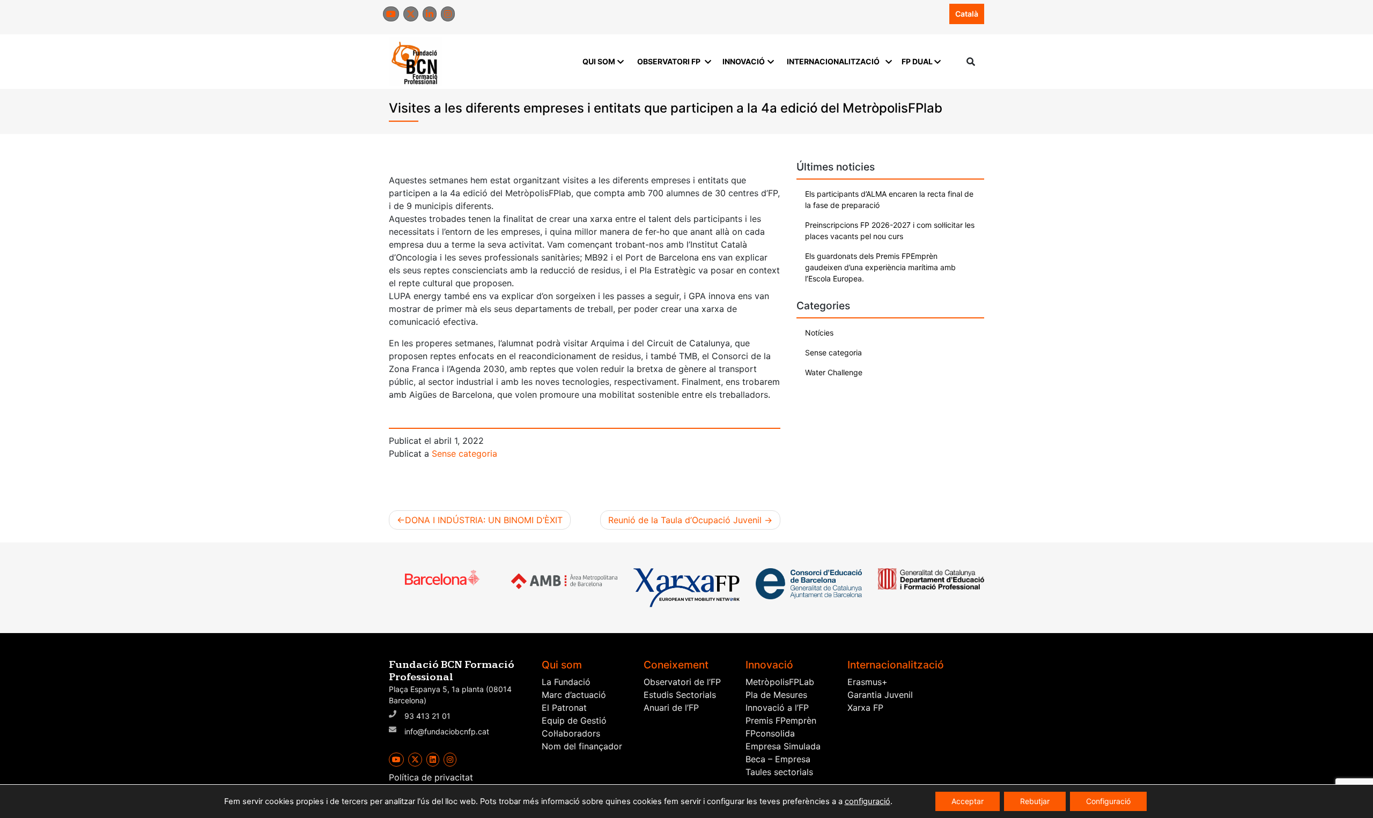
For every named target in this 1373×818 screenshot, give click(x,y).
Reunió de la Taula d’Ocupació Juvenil (685, 520)
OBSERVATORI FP (668, 61)
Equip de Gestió (574, 720)
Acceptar (967, 801)
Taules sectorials (779, 772)
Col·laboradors (571, 733)
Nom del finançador (582, 746)
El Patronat (564, 707)
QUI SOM (598, 61)
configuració (867, 801)
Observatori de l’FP (682, 681)
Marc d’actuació (574, 694)
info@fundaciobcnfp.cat (446, 731)
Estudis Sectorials (680, 694)
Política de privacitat (431, 777)
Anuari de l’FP (671, 707)
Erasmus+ (867, 681)
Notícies (819, 332)
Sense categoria (464, 453)
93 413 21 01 (427, 715)
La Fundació (566, 681)
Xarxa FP (865, 707)
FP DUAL (917, 61)
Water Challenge (833, 372)
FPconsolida (770, 733)
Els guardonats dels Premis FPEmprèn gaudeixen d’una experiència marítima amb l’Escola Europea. (880, 267)
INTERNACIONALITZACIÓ (833, 61)
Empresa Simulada (783, 746)
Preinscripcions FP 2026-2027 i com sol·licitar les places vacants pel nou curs (890, 230)
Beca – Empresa (777, 759)
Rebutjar (1035, 801)
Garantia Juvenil (880, 694)
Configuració (1108, 801)
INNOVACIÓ (743, 61)
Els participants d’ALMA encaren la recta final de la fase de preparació (889, 199)
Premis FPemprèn (780, 720)
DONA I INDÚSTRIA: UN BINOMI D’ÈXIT (484, 520)
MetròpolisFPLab (779, 681)
